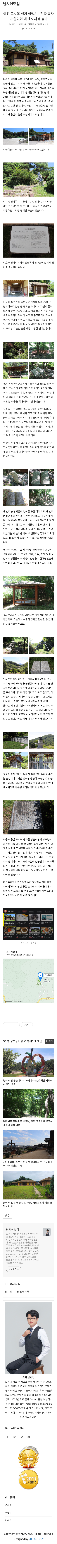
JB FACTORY (36, 1539)
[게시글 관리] (16, 1024)
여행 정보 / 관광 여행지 (38, 24)
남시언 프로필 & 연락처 (17, 1291)
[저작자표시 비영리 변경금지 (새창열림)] (37, 1025)
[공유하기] (12, 1024)
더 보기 (49, 1041)
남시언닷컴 (12, 1229)
